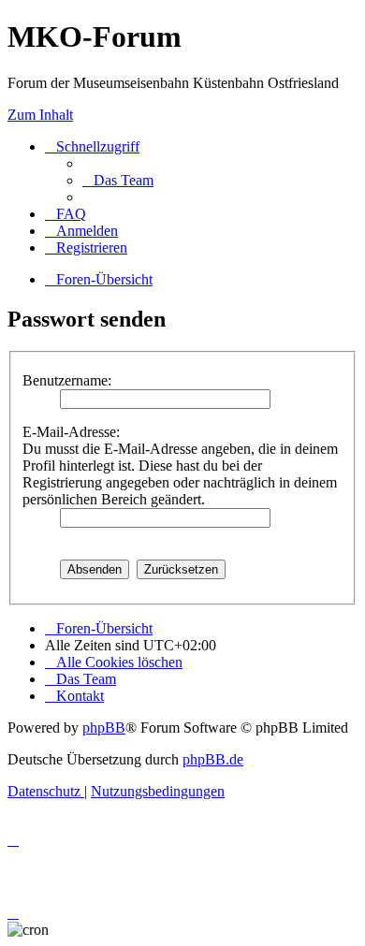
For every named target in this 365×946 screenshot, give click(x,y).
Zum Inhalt (40, 115)
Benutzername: (66, 380)
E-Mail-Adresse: (71, 432)
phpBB (103, 727)
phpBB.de (212, 759)
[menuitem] (117, 180)
